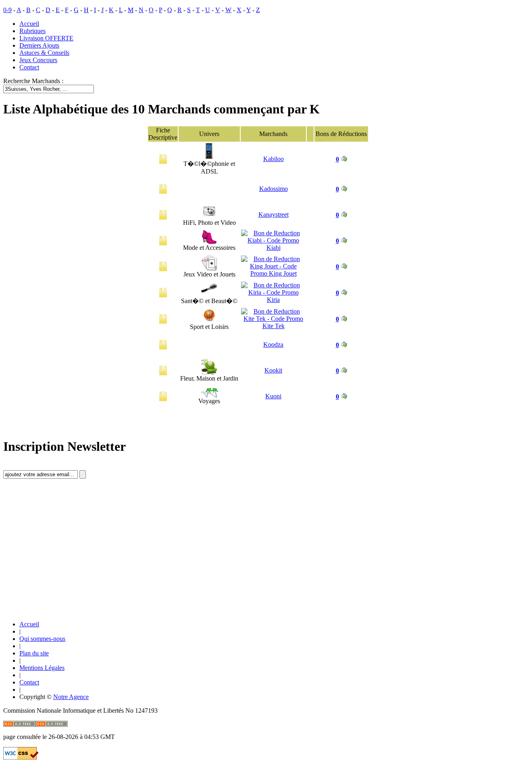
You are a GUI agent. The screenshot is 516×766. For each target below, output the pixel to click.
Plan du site (34, 653)
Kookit (273, 370)
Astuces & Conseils (44, 52)
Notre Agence (71, 696)
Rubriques (32, 30)
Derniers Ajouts (39, 45)
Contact (29, 67)
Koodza (273, 344)
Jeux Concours (38, 60)
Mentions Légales (41, 667)
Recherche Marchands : (33, 80)
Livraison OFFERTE (46, 38)
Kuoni (273, 396)
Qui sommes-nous (42, 638)
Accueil (29, 23)
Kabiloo (273, 158)
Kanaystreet (273, 214)
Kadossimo (273, 188)
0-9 (7, 9)
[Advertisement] (63, 556)
